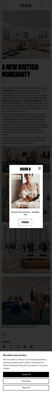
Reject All (26, 388)
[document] (26, 196)
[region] (26, 372)
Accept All (26, 374)
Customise (26, 381)
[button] (39, 168)
